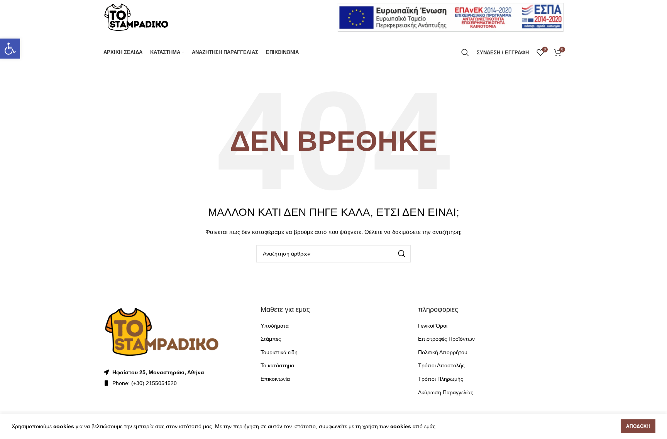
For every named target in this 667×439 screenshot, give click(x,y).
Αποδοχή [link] (638, 426)
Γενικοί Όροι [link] (432, 326)
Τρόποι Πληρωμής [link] (440, 379)
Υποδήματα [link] (275, 326)
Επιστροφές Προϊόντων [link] (446, 339)
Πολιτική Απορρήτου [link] (442, 352)
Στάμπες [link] (271, 339)
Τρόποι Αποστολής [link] (441, 365)
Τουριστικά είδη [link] (279, 352)
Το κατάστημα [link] (277, 365)
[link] (10, 49)
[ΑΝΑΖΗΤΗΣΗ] (402, 253)
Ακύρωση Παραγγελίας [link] (445, 392)
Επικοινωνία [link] (275, 379)
